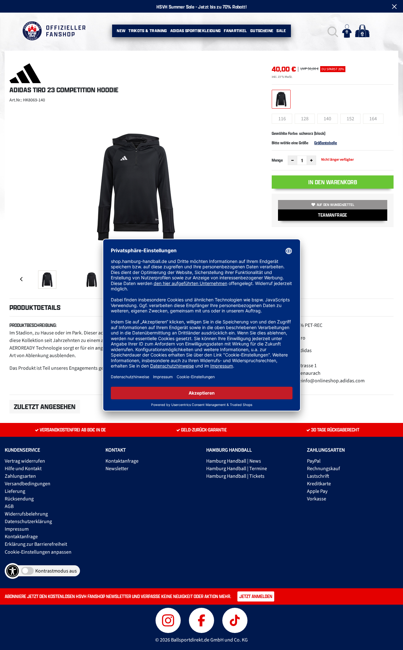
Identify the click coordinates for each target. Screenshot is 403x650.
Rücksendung (19, 499)
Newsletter (116, 468)
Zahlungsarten (20, 476)
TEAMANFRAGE (332, 215)
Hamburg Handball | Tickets (235, 476)
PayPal (314, 461)
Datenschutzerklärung (28, 521)
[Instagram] (169, 619)
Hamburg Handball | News (233, 461)
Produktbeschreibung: (33, 325)
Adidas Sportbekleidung (195, 30)
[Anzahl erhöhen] (311, 160)
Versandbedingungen (27, 484)
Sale (281, 30)
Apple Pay (317, 491)
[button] (332, 31)
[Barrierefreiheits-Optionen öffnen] (12, 571)
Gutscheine (262, 30)
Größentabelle (325, 142)
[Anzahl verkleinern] (292, 160)
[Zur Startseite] (54, 31)
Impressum (17, 529)
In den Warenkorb (332, 182)
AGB (9, 506)
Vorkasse (316, 499)
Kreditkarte (319, 484)
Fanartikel (235, 30)
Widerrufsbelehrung (26, 514)
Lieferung (15, 491)
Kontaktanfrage (21, 536)
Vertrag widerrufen (25, 461)
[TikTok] (234, 619)
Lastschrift (318, 476)
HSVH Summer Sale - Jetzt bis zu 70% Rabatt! (201, 7)
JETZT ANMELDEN (255, 596)
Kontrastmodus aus (56, 570)
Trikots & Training (147, 30)
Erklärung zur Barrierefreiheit (36, 544)
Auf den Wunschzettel (335, 204)
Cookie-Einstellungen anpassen (38, 552)
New (121, 30)
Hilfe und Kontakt (23, 468)
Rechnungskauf (323, 468)
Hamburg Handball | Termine (236, 468)
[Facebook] (202, 619)
